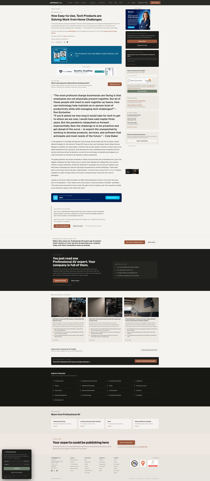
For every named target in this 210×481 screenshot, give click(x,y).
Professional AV (56, 12)
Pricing (110, 2)
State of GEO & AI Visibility (134, 105)
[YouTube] (57, 470)
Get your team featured (62, 226)
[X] (54, 470)
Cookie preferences (155, 478)
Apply (100, 470)
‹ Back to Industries (55, 9)
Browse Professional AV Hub (149, 350)
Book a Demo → (54, 468)
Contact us (53, 466)
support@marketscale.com (134, 88)
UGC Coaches (102, 466)
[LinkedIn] (51, 470)
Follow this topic (142, 91)
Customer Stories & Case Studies (136, 101)
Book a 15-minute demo (126, 442)
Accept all (16, 468)
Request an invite (143, 2)
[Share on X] (64, 42)
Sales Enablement (74, 468)
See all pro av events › (132, 127)
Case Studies (87, 462)
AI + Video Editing (74, 464)
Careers (115, 466)
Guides (100, 468)
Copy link (59, 42)
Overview (69, 2)
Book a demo (142, 41)
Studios (86, 466)
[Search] (129, 2)
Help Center (87, 472)
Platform (77, 2)
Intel (65, 36)
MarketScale (72, 31)
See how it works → (131, 64)
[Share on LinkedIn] (67, 42)
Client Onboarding (88, 470)
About (120, 2)
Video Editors (102, 462)
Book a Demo (116, 470)
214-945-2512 (150, 86)
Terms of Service (139, 478)
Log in (133, 2)
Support (115, 472)
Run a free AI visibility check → (134, 242)
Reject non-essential (16, 472)
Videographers (102, 464)
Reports (86, 464)
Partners (115, 468)
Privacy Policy (132, 478)
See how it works (78, 226)
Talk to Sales (116, 464)
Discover (83, 2)
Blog (115, 2)
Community (102, 2)
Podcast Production (74, 466)
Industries (92, 2)
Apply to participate (142, 141)
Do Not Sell (147, 478)
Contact (115, 462)
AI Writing (72, 462)
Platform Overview (74, 460)
